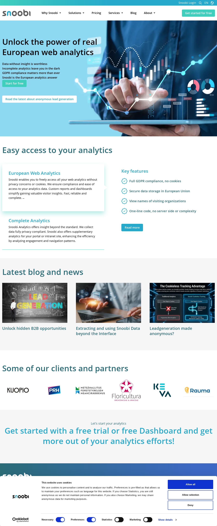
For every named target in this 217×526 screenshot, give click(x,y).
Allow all (190, 484)
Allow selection (190, 494)
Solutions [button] (75, 13)
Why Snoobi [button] (50, 13)
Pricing (96, 13)
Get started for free (198, 13)
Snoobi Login (187, 3)
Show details (165, 519)
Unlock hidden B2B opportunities (34, 328)
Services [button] (114, 13)
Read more (132, 227)
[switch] (91, 519)
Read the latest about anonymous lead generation (39, 99)
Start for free (14, 83)
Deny (190, 505)
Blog (133, 13)
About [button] (148, 13)
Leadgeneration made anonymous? (171, 331)
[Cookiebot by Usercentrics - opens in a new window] (20, 519)
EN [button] (206, 3)
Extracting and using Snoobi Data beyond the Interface (108, 331)
